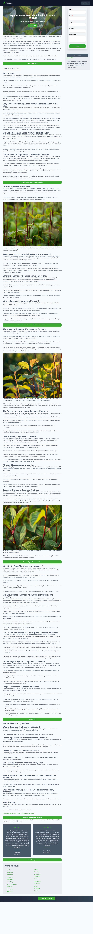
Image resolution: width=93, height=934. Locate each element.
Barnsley (36, 871)
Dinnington (9, 891)
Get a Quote (32, 25)
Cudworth (36, 879)
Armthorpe (37, 888)
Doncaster (36, 883)
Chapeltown (11, 813)
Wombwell (9, 886)
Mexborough (10, 889)
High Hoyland (37, 881)
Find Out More (32, 719)
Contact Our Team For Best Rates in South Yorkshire (32, 325)
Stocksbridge (10, 882)
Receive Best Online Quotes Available (32, 182)
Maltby (36, 869)
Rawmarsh (10, 879)
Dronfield (17, 813)
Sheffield (5, 813)
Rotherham (24, 813)
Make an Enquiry (46, 898)
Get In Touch (77, 55)
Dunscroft (36, 891)
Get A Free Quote (32, 860)
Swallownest (30, 813)
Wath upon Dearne (12, 884)
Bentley (36, 886)
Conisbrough (37, 874)
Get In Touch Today (32, 63)
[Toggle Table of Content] (17, 69)
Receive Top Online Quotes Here (32, 562)
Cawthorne (37, 876)
